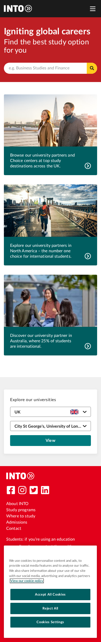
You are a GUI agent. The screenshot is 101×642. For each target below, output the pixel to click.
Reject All (50, 608)
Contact (13, 528)
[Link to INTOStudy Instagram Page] (22, 490)
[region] (50, 592)
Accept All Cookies (50, 594)
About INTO (17, 504)
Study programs (20, 510)
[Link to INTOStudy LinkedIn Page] (45, 490)
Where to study (20, 516)
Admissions (16, 522)
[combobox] (50, 68)
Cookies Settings (50, 622)
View (50, 440)
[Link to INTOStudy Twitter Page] (33, 490)
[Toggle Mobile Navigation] (92, 8)
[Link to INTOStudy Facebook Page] (11, 490)
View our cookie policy (26, 581)
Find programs (92, 68)
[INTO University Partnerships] (20, 476)
